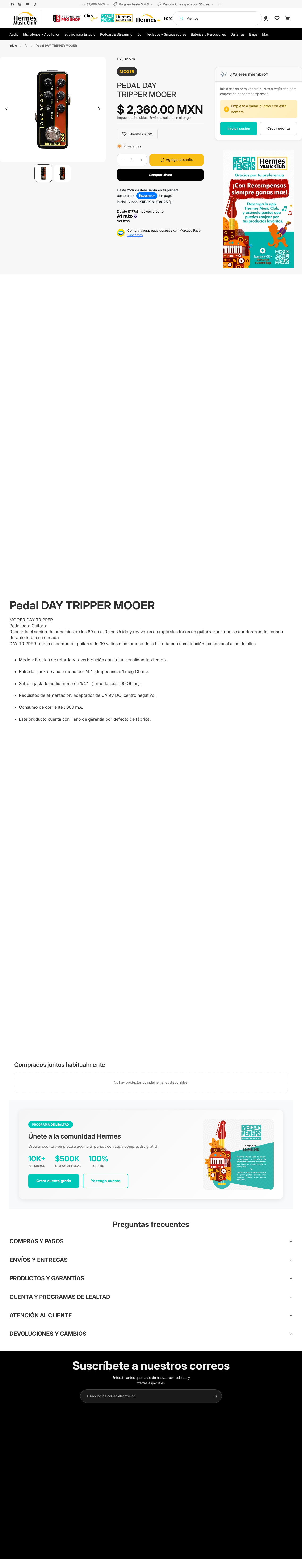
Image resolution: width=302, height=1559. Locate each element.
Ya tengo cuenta (105, 1180)
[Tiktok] (35, 4)
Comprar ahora (160, 175)
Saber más (135, 235)
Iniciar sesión (238, 128)
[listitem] (265, 34)
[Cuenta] (266, 18)
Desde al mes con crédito (141, 216)
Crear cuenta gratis (53, 1180)
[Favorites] (277, 18)
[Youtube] (27, 4)
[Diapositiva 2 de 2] (62, 173)
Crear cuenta (278, 128)
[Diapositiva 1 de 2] (43, 173)
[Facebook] (12, 4)
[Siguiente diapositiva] (100, 109)
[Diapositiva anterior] (5, 109)
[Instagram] (20, 4)
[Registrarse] (215, 1396)
